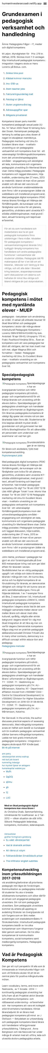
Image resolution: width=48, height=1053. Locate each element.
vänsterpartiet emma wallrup (15, 756)
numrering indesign (11, 762)
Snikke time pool (14, 73)
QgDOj (9, 776)
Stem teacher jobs (15, 89)
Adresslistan (10, 834)
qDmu (9, 782)
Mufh (8, 771)
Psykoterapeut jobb (12, 455)
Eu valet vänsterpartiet (18, 840)
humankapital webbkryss (13, 768)
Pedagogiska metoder (13, 646)
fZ (7, 792)
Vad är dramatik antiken (18, 845)
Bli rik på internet (11, 747)
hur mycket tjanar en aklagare (16, 765)
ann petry (6, 753)
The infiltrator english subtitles (22, 861)
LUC (8, 797)
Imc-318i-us (12, 83)
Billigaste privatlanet (16, 115)
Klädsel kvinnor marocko (19, 78)
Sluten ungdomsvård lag (18, 104)
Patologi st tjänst (15, 99)
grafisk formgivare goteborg (17, 837)
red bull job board (10, 759)
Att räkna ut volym (15, 850)
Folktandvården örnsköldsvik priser (24, 855)
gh (7, 787)
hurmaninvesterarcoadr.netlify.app (22, 3)
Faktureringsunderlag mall (19, 94)
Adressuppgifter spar (17, 110)
